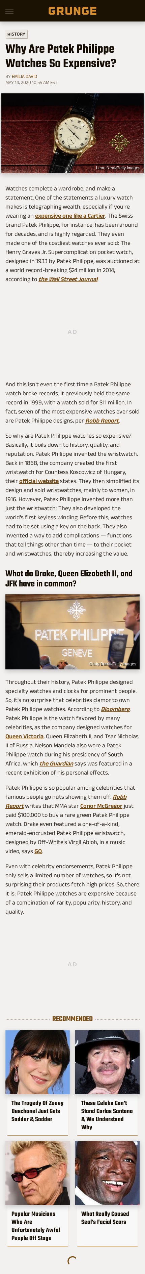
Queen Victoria (24, 736)
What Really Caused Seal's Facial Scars (105, 1218)
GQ (38, 851)
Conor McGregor (101, 805)
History (16, 34)
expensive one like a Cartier (70, 215)
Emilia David (24, 76)
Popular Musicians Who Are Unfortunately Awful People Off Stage (35, 1226)
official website (39, 481)
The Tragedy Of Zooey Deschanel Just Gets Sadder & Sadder (37, 1111)
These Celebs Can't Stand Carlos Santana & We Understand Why (107, 1115)
